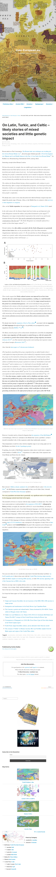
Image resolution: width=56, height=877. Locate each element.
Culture (22, 143)
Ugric (13, 866)
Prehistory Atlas (8, 104)
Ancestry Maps (28, 829)
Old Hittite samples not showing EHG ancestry (18, 578)
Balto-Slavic (14, 854)
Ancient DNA (20, 104)
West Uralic (18, 864)
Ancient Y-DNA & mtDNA (28, 798)
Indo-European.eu (28, 50)
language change (46, 637)
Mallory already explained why (19, 487)
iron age (22, 637)
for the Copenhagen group (23, 446)
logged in (34, 667)
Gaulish (4, 637)
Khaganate (32, 637)
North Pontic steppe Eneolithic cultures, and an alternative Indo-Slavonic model (27, 626)
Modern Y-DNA (28, 814)
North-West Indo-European (44, 143)
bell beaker (19, 635)
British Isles (30, 635)
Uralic (13, 862)
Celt (35, 635)
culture (43, 635)
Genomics (49, 104)
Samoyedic (13, 869)
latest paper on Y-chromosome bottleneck (22, 347)
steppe (16, 639)
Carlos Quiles (7, 141)
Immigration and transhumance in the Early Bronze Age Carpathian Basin (25, 606)
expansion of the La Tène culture (26, 323)
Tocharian (33, 842)
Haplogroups (39, 104)
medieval (4, 639)
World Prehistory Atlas (28, 782)
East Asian (48, 635)
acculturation (11, 635)
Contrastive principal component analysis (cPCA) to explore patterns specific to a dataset (26, 657)
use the (30, 674)
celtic (38, 635)
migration (10, 639)
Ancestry (29, 104)
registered (27, 667)
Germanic (14, 852)
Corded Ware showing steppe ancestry (40, 576)
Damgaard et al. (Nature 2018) (39, 206)
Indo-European (14, 115)
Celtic (19, 115)
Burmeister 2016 (19, 342)
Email (11, 754)
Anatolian (34, 840)
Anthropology (7, 143)
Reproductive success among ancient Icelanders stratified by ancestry (34, 660)
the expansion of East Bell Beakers (41, 435)
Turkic (23, 639)
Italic (13, 847)
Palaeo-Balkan (13, 857)
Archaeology (14, 143)
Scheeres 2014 (7, 340)
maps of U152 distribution (14, 522)
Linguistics (27, 107)
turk (20, 639)
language (38, 637)
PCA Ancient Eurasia (39, 832)
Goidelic (9, 637)
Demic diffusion (28, 143)
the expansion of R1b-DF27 (34, 504)
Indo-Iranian (12, 859)
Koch (19, 452)
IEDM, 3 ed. (18, 328)
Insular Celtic (16, 637)
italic (27, 637)
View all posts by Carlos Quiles (9, 649)
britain (24, 635)
